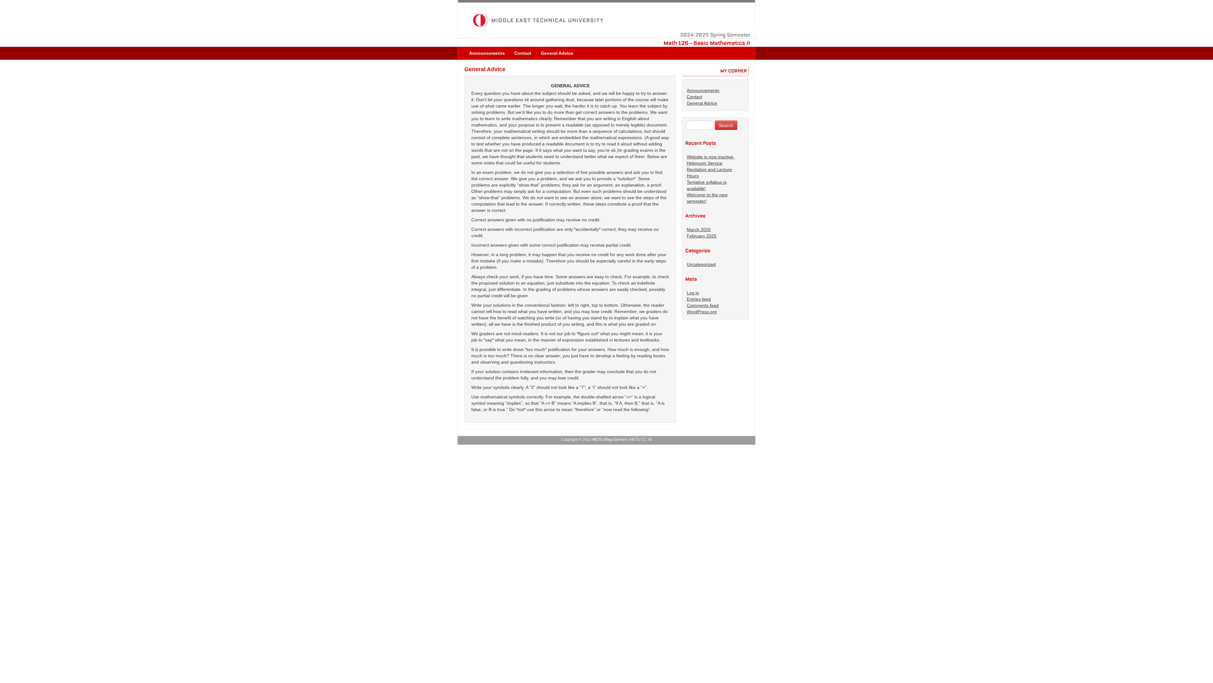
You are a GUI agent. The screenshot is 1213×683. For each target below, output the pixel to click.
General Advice (557, 53)
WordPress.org (702, 311)
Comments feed (703, 305)
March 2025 (699, 229)
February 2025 (701, 235)
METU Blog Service (609, 439)
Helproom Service (704, 163)
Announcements (487, 53)
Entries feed (699, 299)
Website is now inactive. (710, 156)
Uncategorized (701, 264)
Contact (522, 53)
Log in (693, 292)
